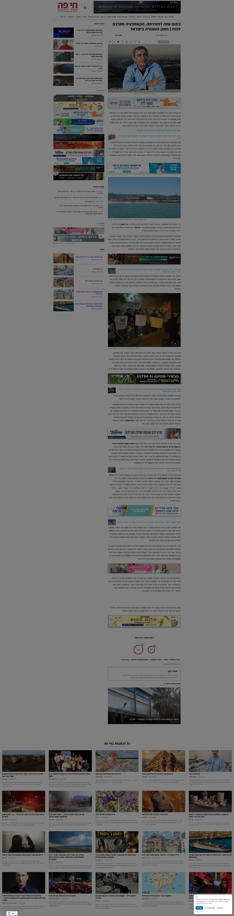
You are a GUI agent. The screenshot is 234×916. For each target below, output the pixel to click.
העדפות (220, 908)
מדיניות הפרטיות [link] (199, 912)
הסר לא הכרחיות (210, 908)
